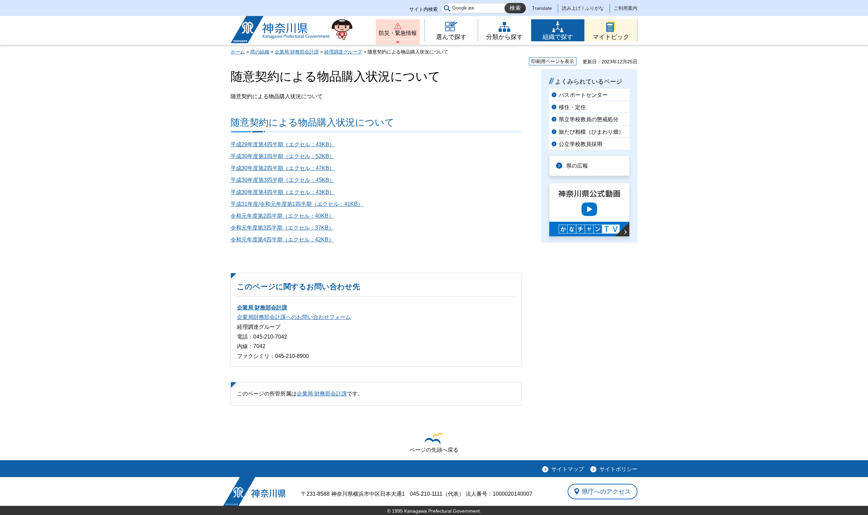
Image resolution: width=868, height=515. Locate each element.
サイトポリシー (618, 469)
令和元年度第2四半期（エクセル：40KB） (282, 216)
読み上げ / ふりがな (583, 8)
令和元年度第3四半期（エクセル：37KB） (282, 228)
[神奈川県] (254, 491)
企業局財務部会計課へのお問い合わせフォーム (294, 317)
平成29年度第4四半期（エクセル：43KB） (283, 144)
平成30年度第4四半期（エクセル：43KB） (283, 192)
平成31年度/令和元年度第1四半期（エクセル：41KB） (297, 204)
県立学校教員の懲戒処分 (588, 119)
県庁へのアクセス (606, 491)
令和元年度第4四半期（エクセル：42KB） (282, 239)
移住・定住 (572, 107)
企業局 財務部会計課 (297, 52)
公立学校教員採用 (580, 144)
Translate (542, 8)
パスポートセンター (583, 95)
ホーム (238, 52)
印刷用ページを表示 (552, 61)
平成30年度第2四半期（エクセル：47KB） (283, 168)
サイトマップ (567, 469)
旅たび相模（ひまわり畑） (591, 132)
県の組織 (259, 52)
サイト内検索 (423, 9)
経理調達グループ (343, 52)
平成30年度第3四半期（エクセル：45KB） (283, 180)
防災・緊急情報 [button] (398, 33)
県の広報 (577, 166)
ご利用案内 (625, 8)
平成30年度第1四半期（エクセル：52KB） (283, 156)
